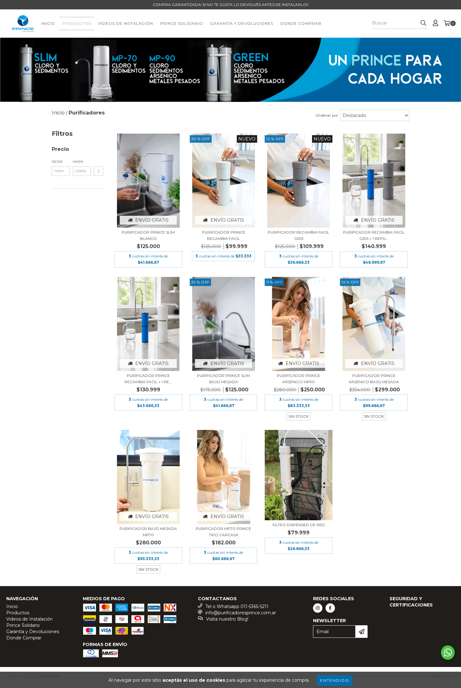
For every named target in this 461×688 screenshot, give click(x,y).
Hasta (78, 162)
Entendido (334, 680)
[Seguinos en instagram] (317, 608)
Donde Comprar (300, 23)
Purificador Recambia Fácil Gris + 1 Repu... (374, 235)
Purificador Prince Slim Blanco (148, 235)
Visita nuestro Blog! (227, 619)
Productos (76, 23)
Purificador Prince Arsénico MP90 (298, 378)
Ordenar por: (327, 115)
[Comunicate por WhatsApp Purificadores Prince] (448, 652)
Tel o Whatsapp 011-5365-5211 (236, 606)
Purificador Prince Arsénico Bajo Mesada (374, 378)
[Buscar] (423, 23)
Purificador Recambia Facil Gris (298, 235)
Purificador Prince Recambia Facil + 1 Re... (148, 378)
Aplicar (98, 171)
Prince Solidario (181, 23)
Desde (57, 162)
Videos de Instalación (125, 23)
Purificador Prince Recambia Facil (223, 235)
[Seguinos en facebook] (330, 608)
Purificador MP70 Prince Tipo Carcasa (223, 531)
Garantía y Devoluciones (241, 23)
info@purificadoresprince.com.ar (240, 613)
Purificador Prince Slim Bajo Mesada (223, 378)
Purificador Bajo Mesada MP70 (148, 531)
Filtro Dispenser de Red (299, 524)
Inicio (48, 23)
